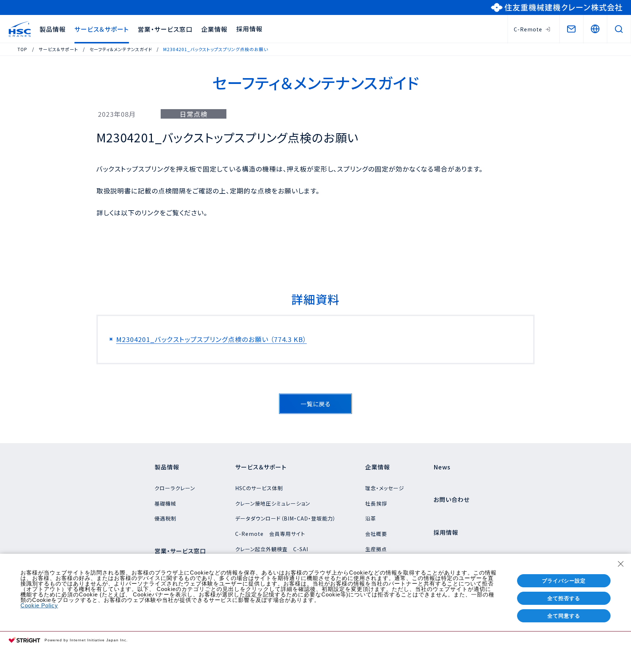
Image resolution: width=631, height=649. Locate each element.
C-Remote (528, 29)
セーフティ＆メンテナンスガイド (120, 49)
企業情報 (214, 29)
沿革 (370, 518)
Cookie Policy (39, 605)
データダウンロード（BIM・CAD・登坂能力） (285, 518)
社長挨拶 (376, 503)
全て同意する (563, 616)
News (442, 466)
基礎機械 (165, 503)
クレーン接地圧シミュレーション (272, 503)
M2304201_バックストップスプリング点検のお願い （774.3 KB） (211, 339)
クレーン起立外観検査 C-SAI (271, 549)
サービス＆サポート (101, 29)
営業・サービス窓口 (165, 29)
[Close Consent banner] (621, 564)
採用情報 (249, 28)
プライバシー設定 (564, 581)
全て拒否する (563, 598)
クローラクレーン (174, 488)
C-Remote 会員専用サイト (270, 533)
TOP (22, 49)
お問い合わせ (451, 499)
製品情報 (52, 29)
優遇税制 (165, 518)
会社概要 (376, 533)
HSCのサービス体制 (259, 488)
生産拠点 (376, 549)
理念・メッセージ (384, 488)
